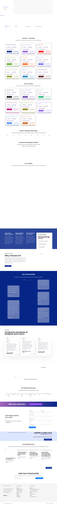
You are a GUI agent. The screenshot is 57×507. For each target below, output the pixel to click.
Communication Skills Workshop (11, 69)
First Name (30, 410)
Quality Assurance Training (26, 116)
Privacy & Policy (19, 490)
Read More (7, 462)
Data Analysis (24, 57)
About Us (15, 4)
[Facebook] (3, 495)
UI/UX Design (40, 57)
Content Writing (24, 69)
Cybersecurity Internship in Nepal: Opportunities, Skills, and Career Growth (34, 454)
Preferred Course (31, 418)
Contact (15, 13)
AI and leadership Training (42, 69)
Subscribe (39, 478)
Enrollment (18, 495)
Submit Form (32, 427)
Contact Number (31, 414)
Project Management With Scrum (27, 102)
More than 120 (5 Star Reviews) (30, 379)
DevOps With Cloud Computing (11, 102)
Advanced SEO (40, 44)
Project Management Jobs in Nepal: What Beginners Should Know (22, 454)
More (14, 11)
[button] (8, 47)
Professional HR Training (10, 57)
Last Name (42, 410)
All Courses (15, 2)
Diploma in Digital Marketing (11, 44)
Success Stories (16, 9)
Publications (18, 496)
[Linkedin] (6, 495)
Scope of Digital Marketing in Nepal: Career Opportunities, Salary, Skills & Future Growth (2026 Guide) (46, 454)
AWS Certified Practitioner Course (12, 116)
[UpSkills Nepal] (5, 7)
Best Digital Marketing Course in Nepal (10, 459)
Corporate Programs (16, 6)
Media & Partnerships (20, 489)
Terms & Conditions (19, 491)
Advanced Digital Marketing (26, 44)
